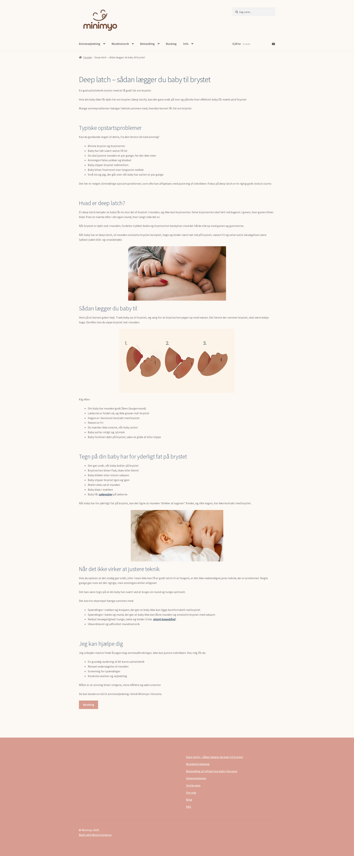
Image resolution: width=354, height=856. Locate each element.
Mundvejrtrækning (197, 764)
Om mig (191, 792)
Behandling (147, 44)
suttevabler (105, 494)
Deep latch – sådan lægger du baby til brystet (214, 757)
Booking (171, 44)
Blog (189, 799)
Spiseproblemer (196, 778)
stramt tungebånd (164, 619)
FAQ (188, 807)
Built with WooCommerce (95, 835)
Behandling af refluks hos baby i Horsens (211, 771)
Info (185, 44)
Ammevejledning (89, 44)
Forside (87, 57)
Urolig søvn (193, 785)
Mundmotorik (120, 44)
